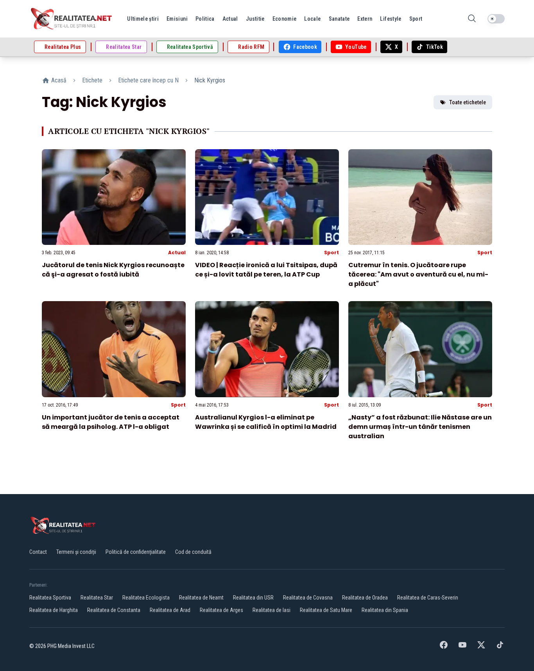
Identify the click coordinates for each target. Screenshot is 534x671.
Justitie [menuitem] (255, 19)
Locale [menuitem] (312, 19)
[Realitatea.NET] (72, 18)
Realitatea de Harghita (53, 610)
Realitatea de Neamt (201, 597)
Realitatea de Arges (221, 610)
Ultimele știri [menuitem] (143, 19)
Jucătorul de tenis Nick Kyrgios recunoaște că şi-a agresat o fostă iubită (113, 270)
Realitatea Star (97, 597)
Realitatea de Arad (170, 610)
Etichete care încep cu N (148, 80)
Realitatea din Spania (385, 610)
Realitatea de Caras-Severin (427, 597)
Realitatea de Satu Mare (326, 610)
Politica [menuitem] (205, 19)
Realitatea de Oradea (365, 597)
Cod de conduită (193, 552)
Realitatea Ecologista (146, 597)
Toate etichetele (467, 102)
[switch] (496, 18)
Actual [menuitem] (230, 19)
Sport (331, 252)
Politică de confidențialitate (136, 552)
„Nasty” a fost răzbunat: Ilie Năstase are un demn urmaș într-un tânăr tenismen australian (420, 427)
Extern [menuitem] (364, 19)
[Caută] (472, 19)
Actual (177, 252)
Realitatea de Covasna (308, 597)
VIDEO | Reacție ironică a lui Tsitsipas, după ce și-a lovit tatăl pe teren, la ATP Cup (266, 270)
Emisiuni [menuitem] (177, 19)
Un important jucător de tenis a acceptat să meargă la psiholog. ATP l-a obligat (110, 422)
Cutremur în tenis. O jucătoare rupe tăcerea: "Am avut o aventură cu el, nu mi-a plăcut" (418, 274)
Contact (38, 552)
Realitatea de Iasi (271, 610)
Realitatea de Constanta (113, 610)
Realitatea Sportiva (50, 597)
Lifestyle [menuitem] (390, 19)
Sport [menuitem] (416, 19)
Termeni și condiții (76, 552)
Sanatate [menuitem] (339, 19)
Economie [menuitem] (284, 19)
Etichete (92, 80)
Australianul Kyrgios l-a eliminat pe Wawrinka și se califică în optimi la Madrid (266, 422)
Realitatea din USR (253, 597)
